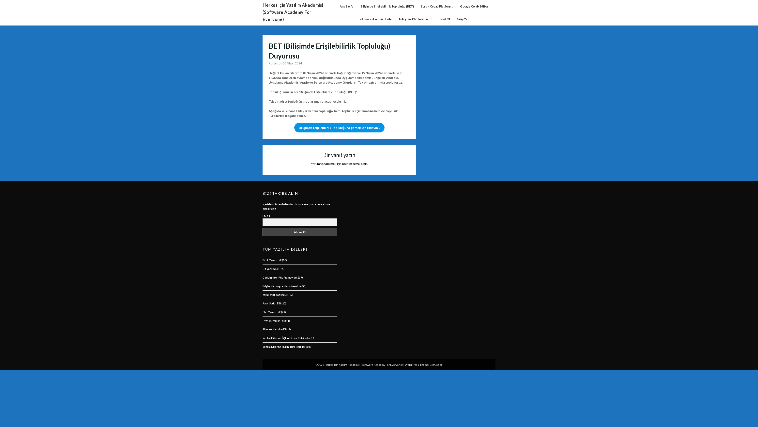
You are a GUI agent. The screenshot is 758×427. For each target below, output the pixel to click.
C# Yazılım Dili (271, 268)
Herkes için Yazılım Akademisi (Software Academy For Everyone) (293, 12)
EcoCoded (436, 364)
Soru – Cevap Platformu (437, 6)
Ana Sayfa (347, 6)
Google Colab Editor (474, 6)
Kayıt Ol (444, 19)
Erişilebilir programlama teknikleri (283, 286)
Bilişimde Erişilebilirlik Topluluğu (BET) (387, 6)
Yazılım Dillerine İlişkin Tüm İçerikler (284, 346)
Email (267, 216)
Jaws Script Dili (272, 303)
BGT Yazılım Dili (272, 260)
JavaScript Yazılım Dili (275, 294)
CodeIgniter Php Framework (280, 277)
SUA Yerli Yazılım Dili (275, 329)
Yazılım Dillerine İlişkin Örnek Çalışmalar (286, 338)
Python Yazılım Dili (274, 320)
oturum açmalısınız (354, 163)
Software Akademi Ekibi (375, 19)
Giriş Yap (463, 19)
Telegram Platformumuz (415, 19)
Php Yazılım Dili (271, 312)
